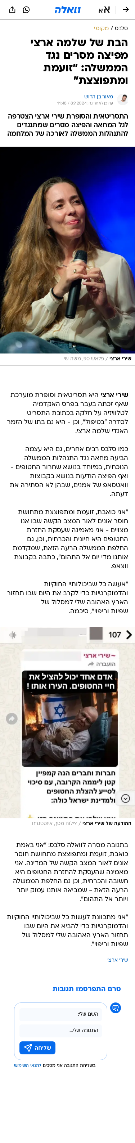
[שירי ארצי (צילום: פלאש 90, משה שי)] (67, 256)
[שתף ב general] (12, 10)
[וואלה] (68, 9)
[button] (104, 9)
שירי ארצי (117, 960)
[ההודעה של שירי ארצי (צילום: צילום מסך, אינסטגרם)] (67, 728)
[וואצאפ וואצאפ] (26, 9)
